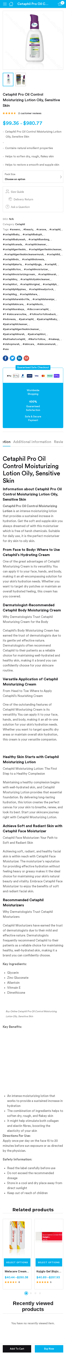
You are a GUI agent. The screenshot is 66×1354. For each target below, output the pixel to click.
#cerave (41, 229)
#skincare (28, 344)
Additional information (32, 442)
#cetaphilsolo (35, 304)
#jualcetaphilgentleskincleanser (21, 329)
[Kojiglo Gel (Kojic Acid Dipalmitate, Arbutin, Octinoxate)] (49, 1238)
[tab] (33, 442)
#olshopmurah (11, 344)
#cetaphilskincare (13, 304)
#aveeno (15, 229)
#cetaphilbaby (11, 234)
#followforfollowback (43, 314)
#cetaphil (54, 229)
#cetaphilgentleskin (14, 249)
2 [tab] (31, 1293)
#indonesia (9, 319)
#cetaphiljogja (33, 264)
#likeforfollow (36, 339)
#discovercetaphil (37, 309)
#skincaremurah (46, 344)
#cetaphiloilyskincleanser (35, 279)
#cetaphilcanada (12, 244)
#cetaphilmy (10, 279)
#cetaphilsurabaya (13, 309)
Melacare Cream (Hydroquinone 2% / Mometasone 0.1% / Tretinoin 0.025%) (17, 1271)
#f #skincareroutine (14, 314)
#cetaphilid (53, 254)
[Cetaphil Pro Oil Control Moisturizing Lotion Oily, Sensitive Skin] (5, 358)
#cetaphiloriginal (30, 284)
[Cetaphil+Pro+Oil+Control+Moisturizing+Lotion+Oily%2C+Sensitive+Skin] (12, 358)
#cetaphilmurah (47, 274)
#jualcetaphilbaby (47, 319)
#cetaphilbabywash (14, 239)
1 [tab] (26, 1293)
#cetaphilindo (11, 259)
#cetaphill (50, 264)
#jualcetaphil (26, 319)
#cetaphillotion (12, 269)
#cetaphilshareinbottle (16, 299)
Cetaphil (20, 224)
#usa (6, 349)
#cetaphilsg (10, 294)
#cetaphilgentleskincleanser (45, 249)
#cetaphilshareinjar (43, 299)
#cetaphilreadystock (41, 289)
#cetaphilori (10, 284)
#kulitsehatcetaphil (14, 339)
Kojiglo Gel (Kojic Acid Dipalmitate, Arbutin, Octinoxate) (48, 1271)
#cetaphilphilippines (14, 289)
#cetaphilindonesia (33, 259)
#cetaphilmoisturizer (36, 269)
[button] (33, 367)
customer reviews (29, 113)
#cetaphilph (50, 284)
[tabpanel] (17, 1254)
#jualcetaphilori (36, 334)
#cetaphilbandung (38, 239)
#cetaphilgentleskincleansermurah (24, 254)
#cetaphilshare (28, 294)
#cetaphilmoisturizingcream (19, 274)
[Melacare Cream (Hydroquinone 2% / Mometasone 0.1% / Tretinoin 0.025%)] (17, 1238)
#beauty (28, 229)
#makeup (53, 339)
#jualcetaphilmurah (13, 334)
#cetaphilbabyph (32, 234)
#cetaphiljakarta (12, 264)
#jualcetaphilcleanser (15, 324)
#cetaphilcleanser (35, 244)
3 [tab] (35, 1293)
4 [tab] (40, 1293)
